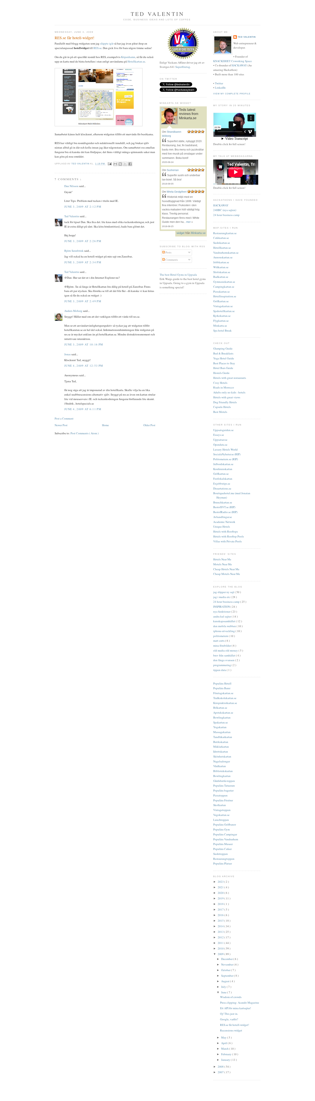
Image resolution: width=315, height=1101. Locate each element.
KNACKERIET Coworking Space (232, 61)
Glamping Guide (222, 348)
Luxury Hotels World (225, 449)
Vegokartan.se (221, 815)
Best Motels (220, 412)
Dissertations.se (222, 488)
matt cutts (219, 641)
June (224, 992)
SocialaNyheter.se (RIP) (226, 454)
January (226, 1060)
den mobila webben (225, 626)
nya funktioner (222, 611)
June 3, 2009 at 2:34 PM (82, 262)
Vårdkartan (219, 766)
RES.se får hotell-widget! (234, 1025)
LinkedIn (220, 87)
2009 (221, 954)
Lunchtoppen (221, 820)
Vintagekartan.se (223, 306)
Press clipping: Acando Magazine (239, 1002)
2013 (221, 932)
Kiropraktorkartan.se (225, 703)
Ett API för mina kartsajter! (235, 1008)
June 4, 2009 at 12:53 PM (83, 365)
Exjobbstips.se (221, 483)
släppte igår (107, 43)
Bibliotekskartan (223, 771)
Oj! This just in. (229, 1014)
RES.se (97, 48)
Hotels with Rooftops (225, 531)
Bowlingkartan (222, 717)
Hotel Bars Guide (223, 368)
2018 (221, 904)
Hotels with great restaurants (229, 378)
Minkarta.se (220, 325)
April (224, 1043)
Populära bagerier (223, 790)
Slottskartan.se (221, 272)
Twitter (219, 83)
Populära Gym (221, 829)
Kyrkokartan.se (222, 316)
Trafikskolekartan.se (224, 698)
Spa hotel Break (222, 330)
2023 (221, 882)
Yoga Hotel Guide (223, 358)
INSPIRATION (222, 607)
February (226, 1054)
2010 (221, 948)
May (224, 1037)
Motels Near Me (222, 564)
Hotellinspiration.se (224, 296)
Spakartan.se (220, 722)
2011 (221, 943)
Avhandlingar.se (222, 517)
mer (188, 221)
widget (180, 233)
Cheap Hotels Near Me (226, 569)
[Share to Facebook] (130, 164)
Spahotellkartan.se (224, 311)
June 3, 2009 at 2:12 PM (82, 206)
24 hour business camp (226, 215)
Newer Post (61, 425)
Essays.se (218, 435)
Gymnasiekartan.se (224, 282)
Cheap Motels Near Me (226, 574)
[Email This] (115, 164)
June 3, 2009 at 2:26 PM (82, 241)
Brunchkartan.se (222, 502)
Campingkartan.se (223, 287)
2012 (221, 937)
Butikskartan (220, 742)
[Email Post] (109, 164)
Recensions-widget (231, 1030)
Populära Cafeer (222, 849)
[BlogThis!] (120, 164)
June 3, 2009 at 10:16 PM (83, 344)
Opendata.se (220, 444)
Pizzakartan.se (221, 291)
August (225, 981)
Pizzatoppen (220, 795)
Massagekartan (222, 732)
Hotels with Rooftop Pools (228, 536)
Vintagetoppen (222, 810)
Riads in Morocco (223, 387)
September (227, 976)
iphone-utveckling (224, 631)
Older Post (149, 425)
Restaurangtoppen (223, 859)
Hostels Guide (221, 373)
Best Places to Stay (224, 363)
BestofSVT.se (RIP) (224, 507)
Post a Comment (64, 418)
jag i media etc (222, 597)
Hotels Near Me (222, 559)
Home (105, 425)
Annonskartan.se (222, 257)
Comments (171, 260)
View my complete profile (231, 93)
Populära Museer (223, 844)
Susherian (173, 170)
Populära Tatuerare (224, 785)
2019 (221, 898)
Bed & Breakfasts (223, 353)
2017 (221, 909)
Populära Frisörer (223, 800)
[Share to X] (125, 164)
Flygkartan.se (221, 321)
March (225, 1048)
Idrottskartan (220, 751)
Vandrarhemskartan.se (225, 252)
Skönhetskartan (222, 756)
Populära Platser (222, 863)
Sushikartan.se (221, 243)
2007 (221, 1072)
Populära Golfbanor (224, 824)
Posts (168, 252)
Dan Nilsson (71, 186)
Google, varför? (229, 1019)
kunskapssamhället (224, 621)
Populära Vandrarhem (225, 839)
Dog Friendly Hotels (225, 402)
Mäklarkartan (221, 746)
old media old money (225, 650)
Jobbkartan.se (221, 262)
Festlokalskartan (222, 479)
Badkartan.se (220, 277)
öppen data (220, 670)
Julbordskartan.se (223, 464)
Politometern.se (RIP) (225, 459)
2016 (221, 915)
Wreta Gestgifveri (177, 191)
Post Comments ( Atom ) (84, 433)
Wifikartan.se (220, 267)
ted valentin (157, 13)
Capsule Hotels (222, 407)
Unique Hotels (221, 526)
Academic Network (224, 522)
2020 (221, 893)
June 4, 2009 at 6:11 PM (82, 409)
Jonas (67, 354)
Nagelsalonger (221, 761)
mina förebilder (222, 645)
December (227, 959)
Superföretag (182, 67)
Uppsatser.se (220, 440)
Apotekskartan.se (223, 712)
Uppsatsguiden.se (223, 430)
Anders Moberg (73, 311)
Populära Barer (221, 688)
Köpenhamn (128, 57)
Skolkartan (219, 805)
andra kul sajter (222, 616)
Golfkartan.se (221, 301)
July (224, 987)
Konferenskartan (222, 469)
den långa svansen (224, 660)
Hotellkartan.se (136, 61)
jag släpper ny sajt (224, 592)
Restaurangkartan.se (225, 233)
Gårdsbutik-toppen (224, 781)
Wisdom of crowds (231, 997)
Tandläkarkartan (222, 737)
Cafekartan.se (221, 238)
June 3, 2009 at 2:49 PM (82, 301)
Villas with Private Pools (227, 541)
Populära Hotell (222, 683)
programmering (222, 665)
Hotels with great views (226, 397)
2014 (221, 926)
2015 (221, 920)
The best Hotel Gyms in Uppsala (178, 275)
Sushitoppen (220, 854)
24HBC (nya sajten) (224, 210)
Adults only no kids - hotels (229, 392)
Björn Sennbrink (74, 251)
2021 (221, 887)
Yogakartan (219, 727)
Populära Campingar (225, 834)
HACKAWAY (239, 65)
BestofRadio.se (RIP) (225, 512)
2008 (221, 1066)
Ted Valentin (72, 216)
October (226, 970)
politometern (221, 636)
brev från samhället (224, 655)
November (227, 964)
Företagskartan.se (223, 693)
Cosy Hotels (220, 383)
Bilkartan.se (220, 708)
